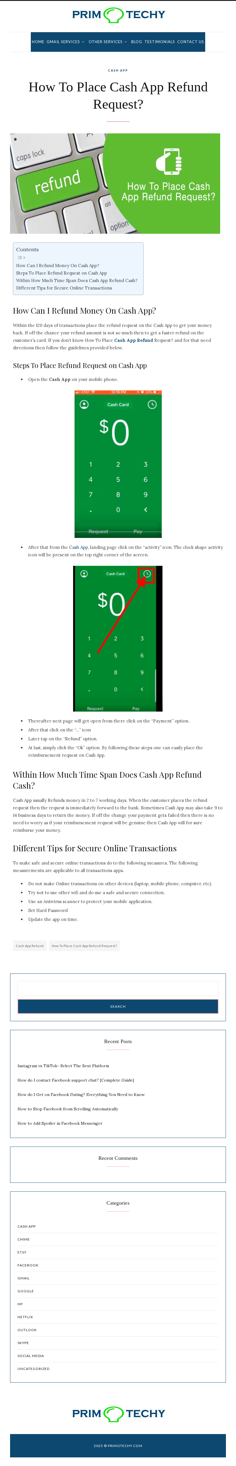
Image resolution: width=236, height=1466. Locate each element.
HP (20, 1304)
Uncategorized (34, 1369)
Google (26, 1291)
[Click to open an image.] (118, 183)
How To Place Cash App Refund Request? (84, 946)
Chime (24, 1239)
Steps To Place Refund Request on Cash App (61, 273)
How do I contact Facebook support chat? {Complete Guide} (76, 1080)
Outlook (27, 1330)
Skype (23, 1343)
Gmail (24, 1278)
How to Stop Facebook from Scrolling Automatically (68, 1109)
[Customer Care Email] (118, 15)
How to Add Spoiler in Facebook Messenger (60, 1123)
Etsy (22, 1252)
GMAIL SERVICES (63, 41)
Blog (136, 41)
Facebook (28, 1265)
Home (38, 41)
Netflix (25, 1317)
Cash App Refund (30, 946)
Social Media (31, 1356)
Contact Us (190, 41)
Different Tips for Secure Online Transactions (64, 288)
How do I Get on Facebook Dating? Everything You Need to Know (81, 1094)
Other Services (106, 41)
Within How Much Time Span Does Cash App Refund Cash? (77, 280)
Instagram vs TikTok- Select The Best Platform (63, 1065)
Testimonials (159, 41)
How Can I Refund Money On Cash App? (57, 265)
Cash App (118, 70)
